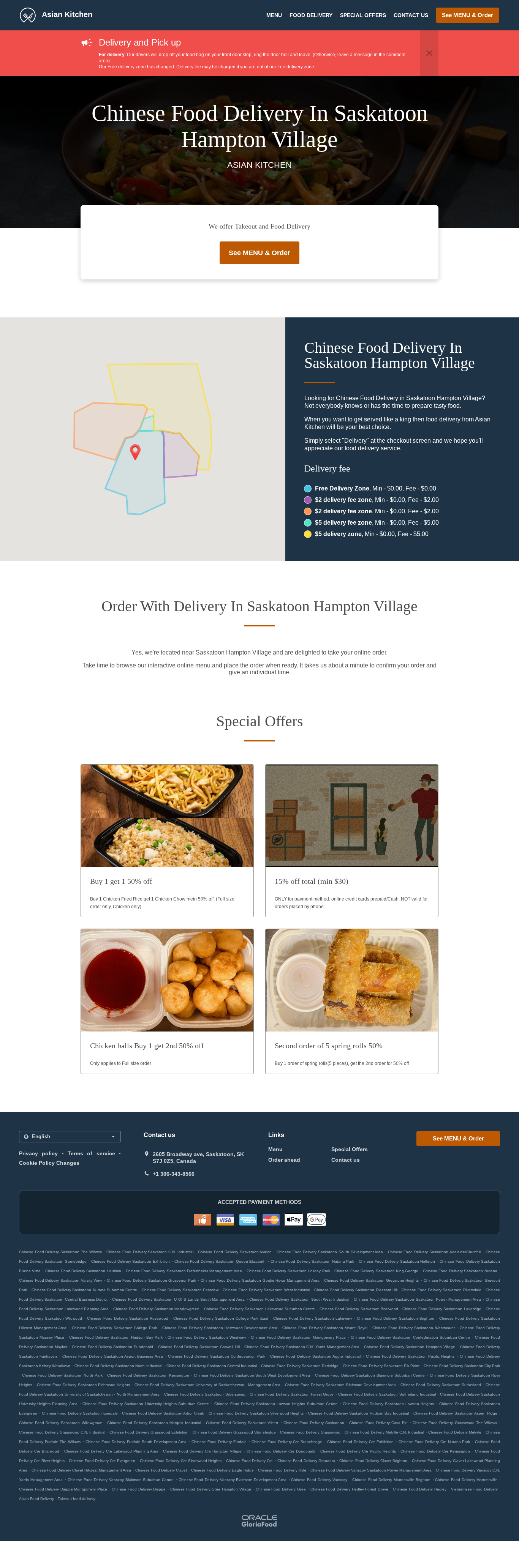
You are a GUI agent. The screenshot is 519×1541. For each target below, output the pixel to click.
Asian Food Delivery (37, 1499)
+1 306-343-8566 (174, 1174)
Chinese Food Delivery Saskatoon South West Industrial (299, 1299)
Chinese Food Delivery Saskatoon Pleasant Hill (355, 1290)
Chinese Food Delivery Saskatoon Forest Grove (292, 1394)
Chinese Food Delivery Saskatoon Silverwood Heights (256, 1413)
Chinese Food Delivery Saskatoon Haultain (83, 1271)
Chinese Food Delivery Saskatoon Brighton (395, 1318)
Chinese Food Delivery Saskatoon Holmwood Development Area (219, 1328)
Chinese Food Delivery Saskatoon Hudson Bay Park (116, 1337)
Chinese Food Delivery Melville (454, 1432)
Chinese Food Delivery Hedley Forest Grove (349, 1489)
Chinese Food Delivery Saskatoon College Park (114, 1328)
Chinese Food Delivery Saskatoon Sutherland (440, 1385)
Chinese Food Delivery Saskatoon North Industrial (118, 1366)
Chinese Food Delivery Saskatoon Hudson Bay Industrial (358, 1413)
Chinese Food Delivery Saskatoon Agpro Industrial (315, 1356)
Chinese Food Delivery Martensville (466, 1480)
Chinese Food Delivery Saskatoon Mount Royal (324, 1328)
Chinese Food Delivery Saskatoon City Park (462, 1366)
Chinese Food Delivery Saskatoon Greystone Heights (371, 1280)
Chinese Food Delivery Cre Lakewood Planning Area (111, 1451)
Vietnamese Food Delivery (475, 1489)
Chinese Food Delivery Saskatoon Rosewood (127, 1318)
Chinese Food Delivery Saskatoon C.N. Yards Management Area (301, 1347)
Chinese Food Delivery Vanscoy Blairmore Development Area (232, 1480)
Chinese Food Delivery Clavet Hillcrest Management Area (81, 1470)
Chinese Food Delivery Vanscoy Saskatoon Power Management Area (371, 1470)
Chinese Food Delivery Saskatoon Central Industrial (211, 1366)
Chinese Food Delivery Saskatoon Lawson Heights (388, 1404)
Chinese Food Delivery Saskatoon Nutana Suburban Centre (85, 1290)
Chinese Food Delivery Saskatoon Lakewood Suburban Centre (259, 1309)
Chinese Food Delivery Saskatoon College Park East (220, 1318)
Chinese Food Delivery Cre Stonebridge (287, 1442)
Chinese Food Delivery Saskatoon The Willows (60, 1252)
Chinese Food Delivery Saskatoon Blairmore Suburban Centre (370, 1375)
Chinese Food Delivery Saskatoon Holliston (397, 1261)
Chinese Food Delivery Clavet (161, 1470)
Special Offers (363, 15)
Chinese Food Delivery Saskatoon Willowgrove (60, 1423)
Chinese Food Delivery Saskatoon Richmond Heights (83, 1385)
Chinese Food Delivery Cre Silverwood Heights (181, 1461)
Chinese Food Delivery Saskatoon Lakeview (312, 1318)
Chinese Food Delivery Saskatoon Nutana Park (312, 1261)
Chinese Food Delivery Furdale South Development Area (136, 1442)
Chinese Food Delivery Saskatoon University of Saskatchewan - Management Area (207, 1385)
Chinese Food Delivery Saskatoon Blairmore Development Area (340, 1385)
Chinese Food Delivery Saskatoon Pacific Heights (410, 1356)
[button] (429, 53)
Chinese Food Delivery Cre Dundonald (281, 1451)
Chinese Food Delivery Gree (281, 1489)
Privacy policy (38, 1153)
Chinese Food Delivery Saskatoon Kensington (148, 1375)
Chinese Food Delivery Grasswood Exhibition (148, 1432)
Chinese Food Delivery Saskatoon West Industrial (266, 1290)
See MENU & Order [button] (467, 15)
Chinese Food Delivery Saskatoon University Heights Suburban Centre (145, 1404)
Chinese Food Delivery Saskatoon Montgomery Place (298, 1337)
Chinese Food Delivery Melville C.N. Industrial (384, 1432)
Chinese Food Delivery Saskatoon (313, 1423)
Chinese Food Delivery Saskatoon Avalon (235, 1252)
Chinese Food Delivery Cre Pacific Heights (358, 1451)
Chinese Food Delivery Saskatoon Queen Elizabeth (220, 1261)
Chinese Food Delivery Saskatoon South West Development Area (252, 1375)
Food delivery (311, 15)
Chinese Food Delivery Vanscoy (319, 1480)
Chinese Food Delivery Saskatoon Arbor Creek (163, 1413)
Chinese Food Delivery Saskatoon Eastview (180, 1290)
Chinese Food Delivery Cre (249, 1461)
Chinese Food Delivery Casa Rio (378, 1423)
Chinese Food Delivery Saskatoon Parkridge (300, 1366)
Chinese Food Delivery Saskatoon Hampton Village (409, 1347)
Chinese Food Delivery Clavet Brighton (373, 1461)
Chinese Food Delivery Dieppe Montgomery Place (63, 1489)
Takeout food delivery (76, 1499)
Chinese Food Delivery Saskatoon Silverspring (204, 1394)
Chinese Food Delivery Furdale (219, 1442)
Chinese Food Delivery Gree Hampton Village (210, 1489)
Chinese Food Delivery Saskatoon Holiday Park (288, 1271)
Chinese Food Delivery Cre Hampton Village (202, 1451)
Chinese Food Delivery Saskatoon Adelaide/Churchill (434, 1252)
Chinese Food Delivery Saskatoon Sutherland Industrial (387, 1394)
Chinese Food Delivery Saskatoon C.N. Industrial (149, 1252)
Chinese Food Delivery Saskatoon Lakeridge (441, 1309)
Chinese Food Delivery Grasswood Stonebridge (234, 1432)
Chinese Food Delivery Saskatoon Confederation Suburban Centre (410, 1337)
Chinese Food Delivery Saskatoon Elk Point (381, 1366)
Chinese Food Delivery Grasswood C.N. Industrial (62, 1432)
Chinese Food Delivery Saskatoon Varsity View (60, 1280)
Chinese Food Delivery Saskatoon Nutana (460, 1271)
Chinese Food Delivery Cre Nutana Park (434, 1442)
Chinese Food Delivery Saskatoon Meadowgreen (156, 1309)
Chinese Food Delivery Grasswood (310, 1432)
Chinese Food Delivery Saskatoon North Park (62, 1375)
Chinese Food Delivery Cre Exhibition (360, 1442)
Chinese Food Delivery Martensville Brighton (391, 1480)
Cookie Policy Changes (49, 1163)
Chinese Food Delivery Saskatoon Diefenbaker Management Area (184, 1271)
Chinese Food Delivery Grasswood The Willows (455, 1423)
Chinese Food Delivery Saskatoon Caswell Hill (199, 1347)
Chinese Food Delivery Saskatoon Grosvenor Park (151, 1280)
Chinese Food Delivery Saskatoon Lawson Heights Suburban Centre (276, 1404)
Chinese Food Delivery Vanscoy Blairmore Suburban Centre (121, 1480)
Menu (274, 15)
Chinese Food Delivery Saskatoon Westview (207, 1337)
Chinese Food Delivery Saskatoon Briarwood (359, 1309)
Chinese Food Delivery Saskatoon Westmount (413, 1328)
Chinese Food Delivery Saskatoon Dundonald (112, 1347)
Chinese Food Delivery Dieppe (139, 1489)
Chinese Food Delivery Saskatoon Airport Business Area (112, 1356)
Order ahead (284, 1160)
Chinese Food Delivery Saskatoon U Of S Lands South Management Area (178, 1299)
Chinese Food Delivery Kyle (282, 1470)
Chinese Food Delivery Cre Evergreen (102, 1461)
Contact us (411, 15)
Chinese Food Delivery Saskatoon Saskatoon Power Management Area (417, 1299)
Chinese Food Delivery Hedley (419, 1489)
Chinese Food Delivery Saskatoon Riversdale (441, 1290)
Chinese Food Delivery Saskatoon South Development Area (330, 1252)
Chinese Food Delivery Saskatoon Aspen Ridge (455, 1413)
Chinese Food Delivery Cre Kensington (435, 1451)
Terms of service (91, 1153)
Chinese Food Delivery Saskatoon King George (376, 1271)
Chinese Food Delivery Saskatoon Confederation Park (216, 1356)
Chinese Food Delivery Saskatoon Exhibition (130, 1261)
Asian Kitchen (66, 14)
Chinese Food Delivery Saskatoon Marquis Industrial (154, 1423)
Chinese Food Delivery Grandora (306, 1461)
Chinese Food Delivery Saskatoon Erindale (80, 1413)
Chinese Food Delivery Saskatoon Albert (242, 1423)
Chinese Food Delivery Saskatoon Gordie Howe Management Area (260, 1280)
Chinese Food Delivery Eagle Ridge (222, 1470)
